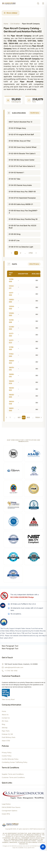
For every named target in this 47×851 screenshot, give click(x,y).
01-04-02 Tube (14, 179)
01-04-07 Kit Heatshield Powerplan (22, 198)
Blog (3, 724)
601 (19, 417)
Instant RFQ (6, 814)
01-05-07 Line (14, 240)
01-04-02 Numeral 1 (16, 172)
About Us (5, 714)
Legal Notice (6, 804)
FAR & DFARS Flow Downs (11, 807)
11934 (37, 417)
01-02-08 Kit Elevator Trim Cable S (22, 153)
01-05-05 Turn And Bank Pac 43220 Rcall (22, 227)
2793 (31, 253)
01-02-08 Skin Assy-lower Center (21, 160)
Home (6, 24)
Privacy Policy (6, 752)
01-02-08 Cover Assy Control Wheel (22, 147)
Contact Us (6, 718)
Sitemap (4, 727)
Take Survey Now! (8, 699)
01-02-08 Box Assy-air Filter (19, 141)
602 (23, 417)
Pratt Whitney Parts (8, 737)
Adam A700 (6, 741)
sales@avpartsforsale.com (14, 667)
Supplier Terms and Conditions (13, 774)
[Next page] (36, 253)
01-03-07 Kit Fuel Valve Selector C (22, 166)
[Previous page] (11, 253)
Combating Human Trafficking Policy (14, 762)
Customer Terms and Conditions (13, 777)
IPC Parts (5, 721)
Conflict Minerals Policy (10, 759)
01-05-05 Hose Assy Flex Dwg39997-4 (23, 212)
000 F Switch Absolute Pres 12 (20, 122)
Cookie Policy (6, 756)
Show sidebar (12, 13)
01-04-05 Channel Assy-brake (20, 185)
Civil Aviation (15, 24)
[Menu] (43, 3)
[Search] (38, 3)
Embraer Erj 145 (7, 734)
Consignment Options (9, 810)
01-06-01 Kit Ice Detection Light (21, 247)
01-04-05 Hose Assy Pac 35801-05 (22, 191)
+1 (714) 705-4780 (11, 671)
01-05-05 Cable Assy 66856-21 (21, 204)
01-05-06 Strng (14, 234)
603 (28, 417)
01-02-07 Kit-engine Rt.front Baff (21, 134)
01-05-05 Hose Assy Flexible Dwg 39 (23, 219)
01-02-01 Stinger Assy (17, 128)
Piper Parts (5, 731)
